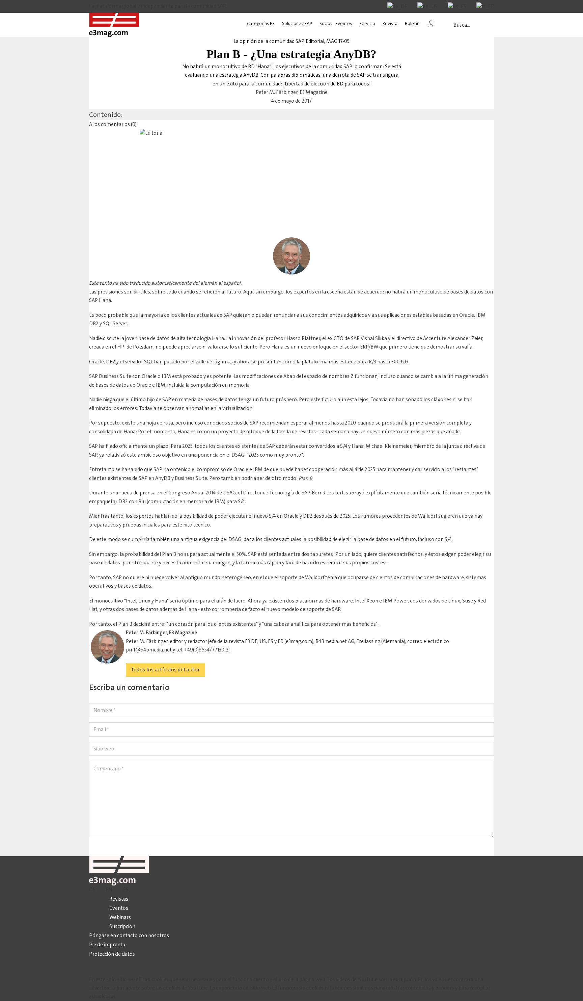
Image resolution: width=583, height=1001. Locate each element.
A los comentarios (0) (113, 124)
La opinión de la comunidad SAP (268, 41)
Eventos (343, 23)
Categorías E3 (261, 23)
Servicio (367, 23)
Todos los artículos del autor (165, 669)
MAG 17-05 (338, 41)
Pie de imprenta (107, 944)
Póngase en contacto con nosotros (129, 935)
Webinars (120, 917)
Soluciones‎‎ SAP (297, 23)
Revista (390, 23)
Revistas (118, 898)
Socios (326, 23)
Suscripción (122, 926)
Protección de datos (112, 953)
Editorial (315, 41)
